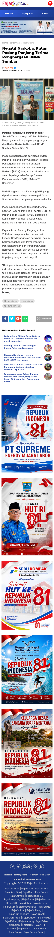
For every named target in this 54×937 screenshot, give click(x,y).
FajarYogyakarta (26, 906)
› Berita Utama (15, 43)
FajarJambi (41, 892)
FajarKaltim (14, 924)
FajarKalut (44, 917)
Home (5, 43)
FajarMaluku (25, 928)
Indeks (45, 13)
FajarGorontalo (12, 917)
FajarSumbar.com (38, 883)
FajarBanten (43, 899)
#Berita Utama (10, 301)
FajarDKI (12, 903)
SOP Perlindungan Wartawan (27, 879)
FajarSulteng (33, 910)
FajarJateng (40, 903)
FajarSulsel (37, 913)
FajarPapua (15, 932)
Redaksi (8, 875)
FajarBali (11, 928)
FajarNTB (27, 924)
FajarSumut (41, 888)
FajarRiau (27, 892)
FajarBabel (28, 899)
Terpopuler (27, 13)
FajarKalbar (10, 921)
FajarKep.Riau (13, 892)
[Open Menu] (50, 3)
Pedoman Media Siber (39, 875)
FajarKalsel (42, 921)
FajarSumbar (12, 888)
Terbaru (9, 13)
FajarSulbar (18, 910)
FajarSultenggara (19, 913)
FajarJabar (25, 903)
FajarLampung (12, 899)
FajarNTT (40, 924)
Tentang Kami (20, 875)
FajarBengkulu (34, 895)
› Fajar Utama (28, 43)
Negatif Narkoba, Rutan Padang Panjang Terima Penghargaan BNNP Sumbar (25, 55)
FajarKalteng (26, 921)
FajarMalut (40, 928)
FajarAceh (27, 888)
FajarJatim (9, 906)
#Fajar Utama (27, 301)
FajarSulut (44, 906)
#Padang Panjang (12, 306)
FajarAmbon (29, 917)
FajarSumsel (17, 895)
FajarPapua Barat (34, 932)
